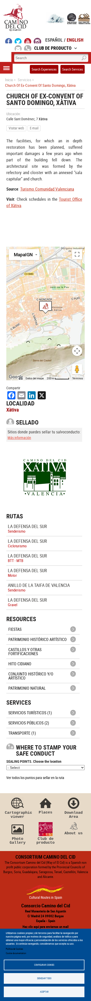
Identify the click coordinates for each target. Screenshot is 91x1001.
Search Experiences (44, 69)
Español (54, 40)
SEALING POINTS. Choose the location (33, 761)
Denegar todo (44, 978)
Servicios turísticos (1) (30, 713)
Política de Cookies (14, 948)
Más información (19, 437)
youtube (28, 40)
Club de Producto (53, 48)
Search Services (72, 69)
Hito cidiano (19, 664)
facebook (8, 40)
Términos (77, 378)
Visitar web (16, 128)
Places (45, 812)
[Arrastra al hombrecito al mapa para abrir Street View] (77, 369)
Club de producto (45, 841)
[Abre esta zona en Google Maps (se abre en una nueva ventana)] (16, 377)
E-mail (34, 128)
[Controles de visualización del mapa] (77, 351)
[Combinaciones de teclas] (20, 378)
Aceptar (44, 991)
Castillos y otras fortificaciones (24, 651)
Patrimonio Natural (27, 688)
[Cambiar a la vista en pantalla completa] (77, 254)
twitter (18, 40)
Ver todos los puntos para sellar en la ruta (35, 777)
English (75, 40)
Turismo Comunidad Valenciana (47, 189)
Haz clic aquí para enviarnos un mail (45, 926)
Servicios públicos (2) (28, 723)
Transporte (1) (22, 733)
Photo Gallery (18, 841)
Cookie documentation (16, 953)
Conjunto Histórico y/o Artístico (30, 676)
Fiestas (14, 629)
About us (73, 833)
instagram (37, 40)
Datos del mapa (35, 378)
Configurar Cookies (44, 964)
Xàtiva (43, 118)
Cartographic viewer (17, 814)
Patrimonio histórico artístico (37, 639)
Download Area (73, 814)
